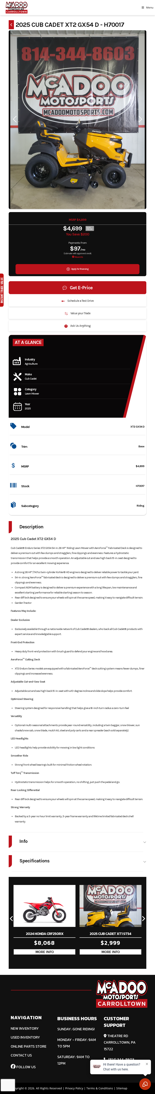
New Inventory (25, 1028)
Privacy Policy (74, 1088)
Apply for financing (79, 269)
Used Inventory (25, 1037)
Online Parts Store (28, 1046)
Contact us (21, 1055)
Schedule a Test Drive (80, 301)
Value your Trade (80, 313)
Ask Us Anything (80, 326)
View (44, 952)
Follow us (26, 1067)
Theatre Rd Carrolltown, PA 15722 (120, 1042)
